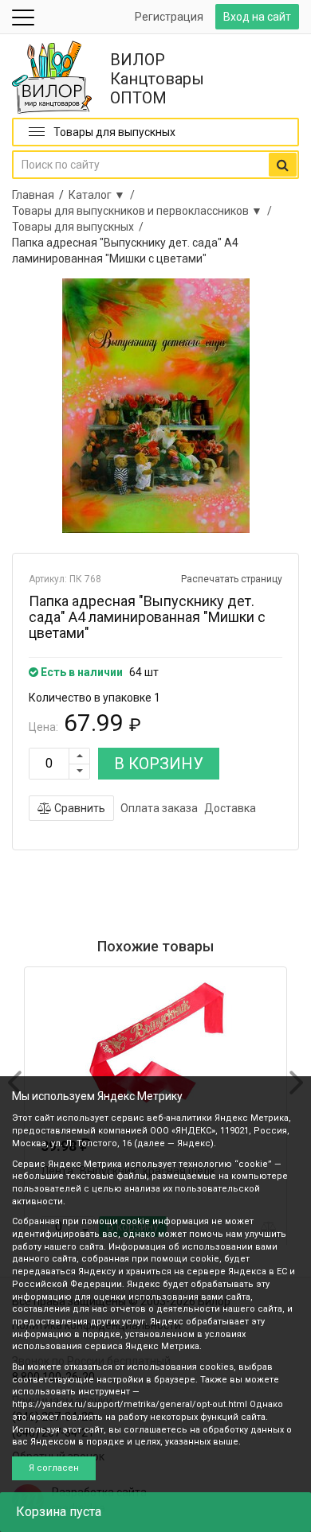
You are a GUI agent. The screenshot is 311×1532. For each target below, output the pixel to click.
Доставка (230, 808)
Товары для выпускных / (80, 226)
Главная (33, 195)
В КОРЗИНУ (158, 763)
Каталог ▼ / (104, 195)
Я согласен (54, 1468)
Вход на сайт (257, 16)
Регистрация (169, 16)
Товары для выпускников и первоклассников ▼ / (144, 210)
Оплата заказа (159, 808)
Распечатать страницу (231, 579)
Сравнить (78, 808)
